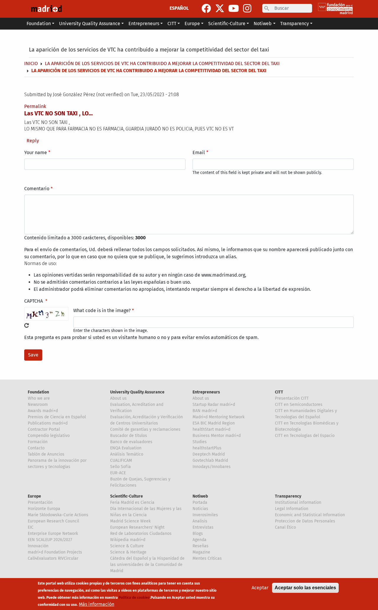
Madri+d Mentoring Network (219, 416)
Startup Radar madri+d (214, 404)
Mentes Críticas (207, 558)
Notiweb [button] (263, 23)
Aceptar (260, 587)
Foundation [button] (39, 23)
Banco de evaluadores (131, 441)
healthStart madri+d (211, 429)
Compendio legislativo (49, 435)
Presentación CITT (292, 398)
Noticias (200, 508)
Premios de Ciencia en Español (57, 416)
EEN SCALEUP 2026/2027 (50, 539)
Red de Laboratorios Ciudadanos (141, 533)
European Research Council (53, 521)
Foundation (38, 392)
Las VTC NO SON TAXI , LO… (58, 113)
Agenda (199, 539)
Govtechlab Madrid (210, 460)
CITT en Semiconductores (298, 404)
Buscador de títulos (128, 435)
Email (199, 152)
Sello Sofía (120, 466)
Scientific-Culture (126, 496)
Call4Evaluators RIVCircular (53, 558)
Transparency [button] (294, 23)
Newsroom (38, 404)
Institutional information (298, 502)
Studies (200, 441)
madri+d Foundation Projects (55, 552)
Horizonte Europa (44, 508)
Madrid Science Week (130, 521)
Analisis (200, 521)
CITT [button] (171, 23)
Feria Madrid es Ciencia (132, 502)
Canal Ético (285, 527)
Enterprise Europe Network (53, 533)
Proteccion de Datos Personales (305, 521)
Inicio (31, 63)
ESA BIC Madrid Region (214, 423)
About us (118, 398)
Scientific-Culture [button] (226, 23)
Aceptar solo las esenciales (305, 587)
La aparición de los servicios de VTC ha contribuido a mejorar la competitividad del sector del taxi (149, 49)
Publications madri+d (48, 423)
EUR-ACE (118, 472)
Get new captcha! (26, 325)
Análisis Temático (126, 454)
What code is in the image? (102, 310)
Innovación (38, 545)
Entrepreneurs (206, 392)
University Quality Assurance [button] (89, 23)
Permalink (35, 106)
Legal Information (291, 508)
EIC (30, 527)
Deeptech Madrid (209, 454)
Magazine (201, 552)
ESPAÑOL (179, 8)
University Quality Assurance (137, 392)
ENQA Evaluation (125, 448)
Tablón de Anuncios (46, 454)
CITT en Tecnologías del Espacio (305, 435)
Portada (200, 502)
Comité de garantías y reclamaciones (145, 429)
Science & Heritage (128, 552)
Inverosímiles (205, 514)
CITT (279, 392)
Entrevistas (203, 527)
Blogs (198, 533)
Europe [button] (192, 23)
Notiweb (200, 496)
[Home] (46, 8)
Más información (96, 604)
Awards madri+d (43, 410)
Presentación (40, 502)
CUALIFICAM (121, 460)
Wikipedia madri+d (127, 539)
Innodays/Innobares (212, 466)
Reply (33, 140)
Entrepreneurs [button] (143, 23)
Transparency (288, 496)
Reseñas (200, 545)
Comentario (36, 188)
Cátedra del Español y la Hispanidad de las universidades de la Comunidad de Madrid (147, 564)
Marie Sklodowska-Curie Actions (58, 514)
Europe (34, 496)
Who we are (39, 398)
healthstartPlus (207, 448)
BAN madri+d (205, 410)
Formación (38, 441)
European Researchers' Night (137, 527)
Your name (35, 152)
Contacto (36, 448)
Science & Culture (127, 545)
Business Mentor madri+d (217, 435)
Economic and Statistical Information (310, 514)
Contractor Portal (44, 429)
